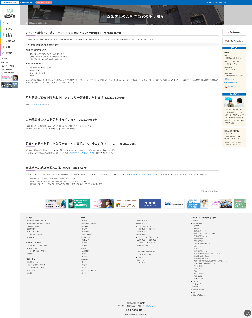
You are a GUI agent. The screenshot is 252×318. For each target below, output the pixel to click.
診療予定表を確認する (235, 41)
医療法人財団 (135, 303)
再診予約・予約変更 (7, 66)
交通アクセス (150, 306)
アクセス (4, 58)
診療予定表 (4, 62)
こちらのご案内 (35, 104)
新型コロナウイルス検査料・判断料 (82, 153)
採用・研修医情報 (7, 69)
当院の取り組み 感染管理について (138, 174)
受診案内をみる (234, 32)
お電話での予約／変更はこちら (218, 2)
